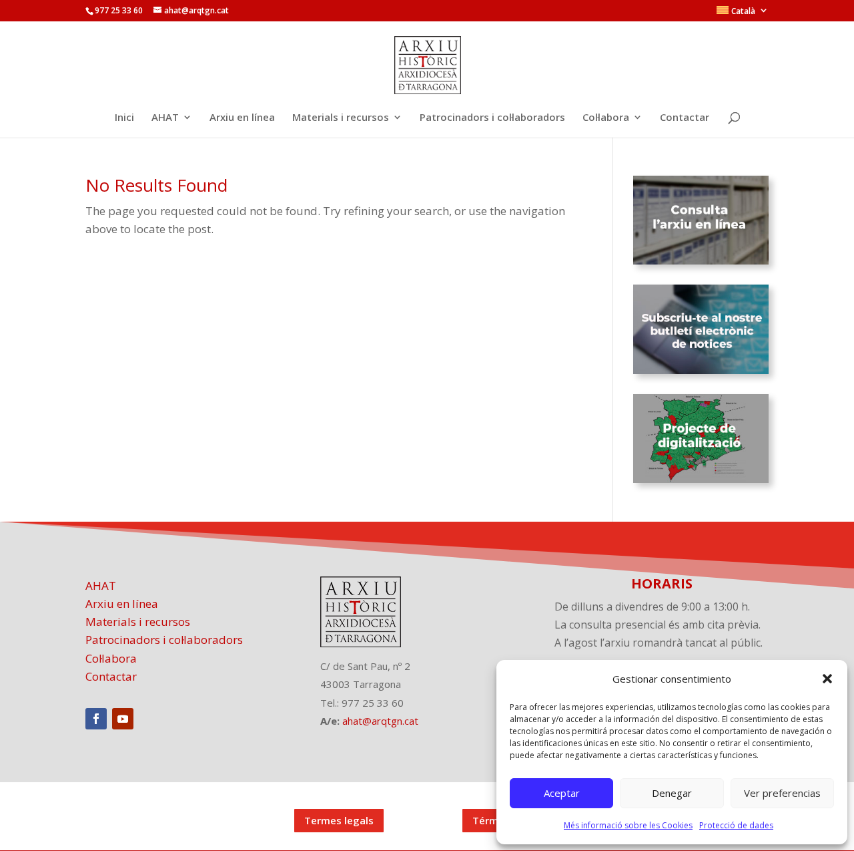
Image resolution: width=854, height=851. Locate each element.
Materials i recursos (340, 118)
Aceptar (562, 793)
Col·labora (605, 118)
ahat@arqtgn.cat (380, 720)
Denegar (672, 793)
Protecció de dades (736, 825)
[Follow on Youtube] (122, 718)
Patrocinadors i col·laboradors (492, 118)
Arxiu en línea (242, 118)
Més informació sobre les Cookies (628, 825)
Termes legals (339, 820)
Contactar (684, 118)
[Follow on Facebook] (96, 718)
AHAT (165, 118)
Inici (124, 118)
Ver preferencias (782, 793)
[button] (827, 678)
